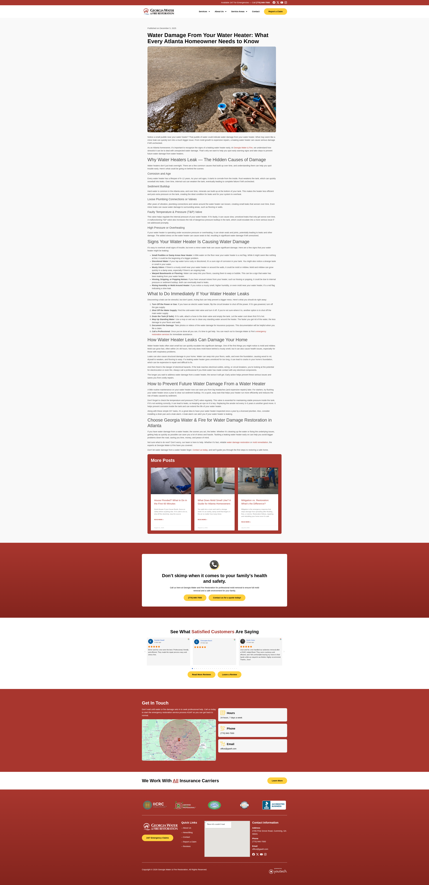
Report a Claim (189, 842)
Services (203, 11)
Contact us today (200, 450)
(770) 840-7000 (263, 2)
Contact (256, 11)
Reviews (187, 846)
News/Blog (188, 832)
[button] (192, 668)
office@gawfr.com (228, 749)
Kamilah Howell (159, 640)
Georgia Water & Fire (243, 148)
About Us (219, 11)
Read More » (159, 519)
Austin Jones (250, 640)
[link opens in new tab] (274, 2)
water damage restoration (238, 442)
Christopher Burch (206, 640)
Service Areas (237, 11)
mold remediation (260, 442)
